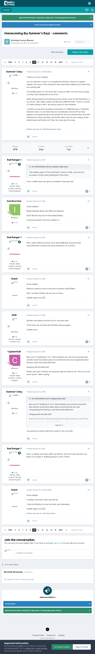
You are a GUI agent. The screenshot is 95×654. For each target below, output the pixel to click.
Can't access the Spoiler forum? (47, 25)
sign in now (58, 543)
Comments (34, 43)
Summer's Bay (14, 71)
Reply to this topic (80, 52)
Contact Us (51, 635)
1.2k (15, 93)
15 (55, 62)
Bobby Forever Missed (23, 40)
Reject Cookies (81, 647)
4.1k (15, 373)
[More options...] (88, 71)
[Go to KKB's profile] (14, 323)
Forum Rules (10, 604)
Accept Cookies (63, 647)
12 (42, 62)
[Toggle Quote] (30, 167)
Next (61, 62)
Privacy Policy (38, 635)
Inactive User (14, 201)
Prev (10, 62)
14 (51, 62)
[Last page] (66, 62)
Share (68, 42)
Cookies (61, 635)
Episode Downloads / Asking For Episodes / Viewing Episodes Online (47, 18)
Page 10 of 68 (76, 62)
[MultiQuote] (28, 136)
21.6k (15, 184)
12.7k (15, 223)
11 (38, 62)
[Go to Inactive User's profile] (14, 209)
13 (47, 62)
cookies (20, 646)
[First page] (5, 62)
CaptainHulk (14, 351)
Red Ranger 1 (14, 159)
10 (34, 62)
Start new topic (57, 52)
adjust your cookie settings (36, 648)
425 (15, 337)
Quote (34, 137)
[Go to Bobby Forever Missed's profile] (7, 41)
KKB (14, 315)
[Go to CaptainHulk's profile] (14, 360)
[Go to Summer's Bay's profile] (14, 80)
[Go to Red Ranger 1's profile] (14, 168)
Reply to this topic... (26, 553)
